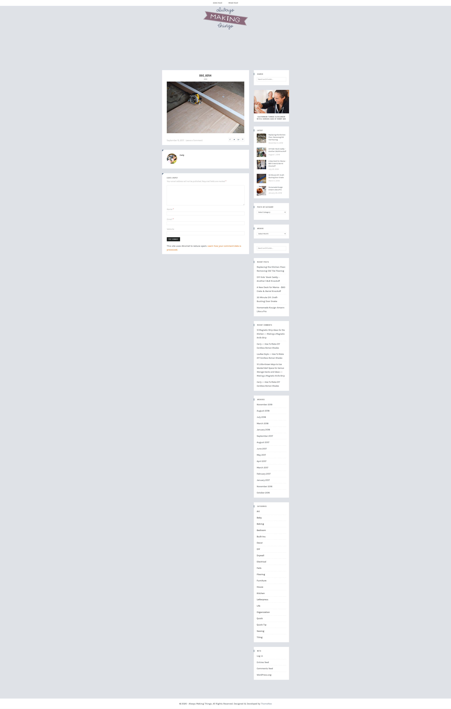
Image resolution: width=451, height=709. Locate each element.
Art (258, 511)
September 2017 (265, 436)
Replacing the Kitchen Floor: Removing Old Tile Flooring (276, 137)
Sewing (260, 631)
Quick (260, 618)
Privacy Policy (233, 3)
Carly (182, 155)
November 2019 (264, 404)
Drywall (260, 555)
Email (170, 219)
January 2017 (263, 480)
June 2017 (262, 448)
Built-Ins (261, 536)
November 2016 (264, 486)
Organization (263, 612)
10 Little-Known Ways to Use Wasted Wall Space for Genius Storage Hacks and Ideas (270, 368)
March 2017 (262, 467)
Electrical (261, 561)
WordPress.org (264, 675)
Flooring (261, 574)
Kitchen (261, 593)
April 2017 (261, 461)
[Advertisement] (225, 52)
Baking (260, 524)
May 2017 (261, 455)
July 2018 (261, 417)
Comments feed (265, 668)
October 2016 (263, 492)
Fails (259, 568)
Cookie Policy (217, 3)
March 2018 (262, 423)
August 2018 (263, 410)
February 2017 (264, 474)
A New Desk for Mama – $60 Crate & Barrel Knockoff (277, 163)
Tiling (259, 637)
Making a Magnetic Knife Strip (271, 376)
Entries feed (263, 662)
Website (170, 229)
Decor (260, 543)
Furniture (261, 580)
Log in (260, 656)
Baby (259, 517)
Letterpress (262, 599)
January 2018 (263, 429)
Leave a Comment (194, 140)
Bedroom (261, 530)
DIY (258, 549)
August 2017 (263, 442)
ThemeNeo (266, 703)
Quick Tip (261, 624)
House (260, 587)
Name (170, 209)
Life (258, 606)
